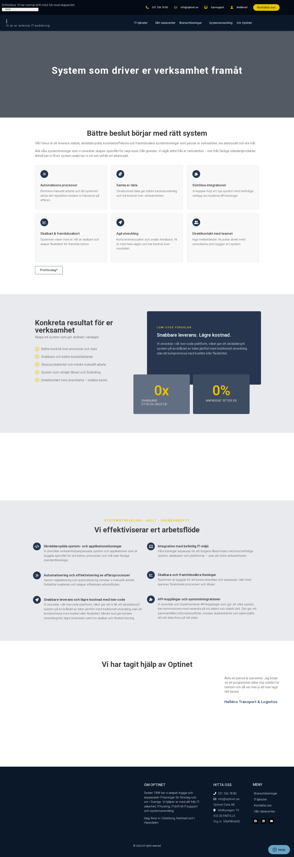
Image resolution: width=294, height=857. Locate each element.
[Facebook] (255, 821)
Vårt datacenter (165, 22)
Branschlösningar (190, 22)
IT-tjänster (141, 22)
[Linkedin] (263, 821)
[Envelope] (271, 821)
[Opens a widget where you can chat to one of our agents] (279, 850)
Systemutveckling (221, 22)
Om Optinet (244, 22)
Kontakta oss (263, 805)
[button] (143, 733)
